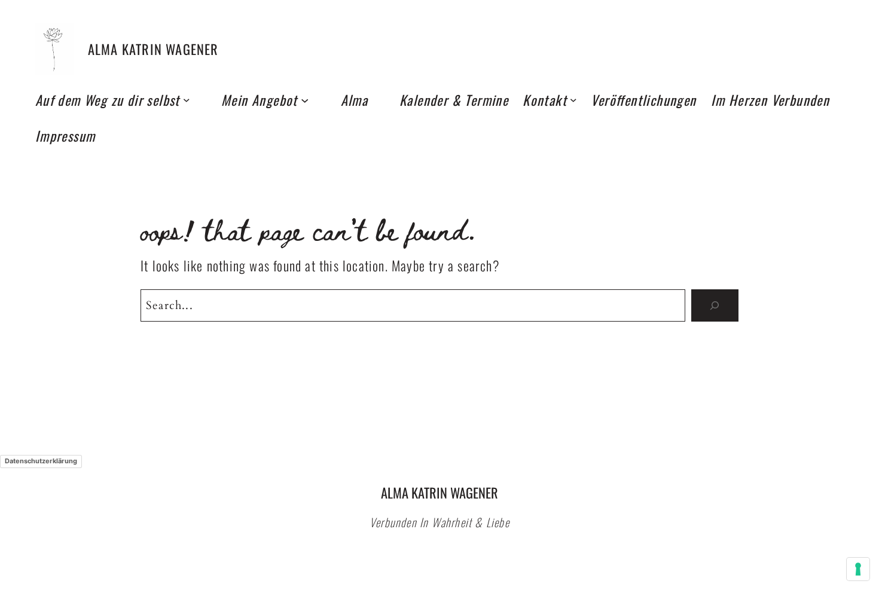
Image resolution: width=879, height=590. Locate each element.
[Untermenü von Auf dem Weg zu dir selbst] (186, 99)
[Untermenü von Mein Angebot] (305, 99)
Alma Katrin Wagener (153, 49)
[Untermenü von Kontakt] (573, 99)
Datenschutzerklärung (41, 461)
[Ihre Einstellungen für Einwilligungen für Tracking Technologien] (858, 569)
